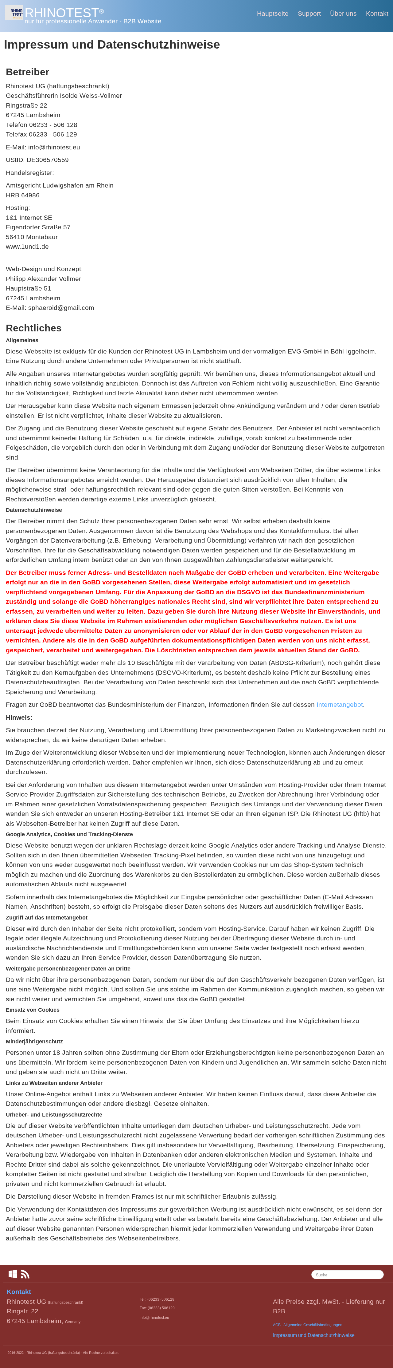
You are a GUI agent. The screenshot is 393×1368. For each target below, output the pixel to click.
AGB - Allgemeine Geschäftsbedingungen (307, 1325)
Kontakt (377, 13)
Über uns (343, 13)
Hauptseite (273, 13)
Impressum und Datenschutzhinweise (314, 1335)
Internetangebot (340, 704)
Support (309, 13)
